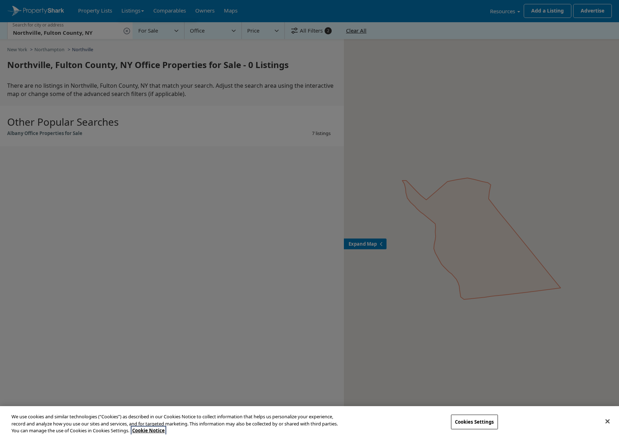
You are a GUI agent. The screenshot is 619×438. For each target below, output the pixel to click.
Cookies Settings (474, 421)
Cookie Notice (148, 430)
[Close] (607, 421)
